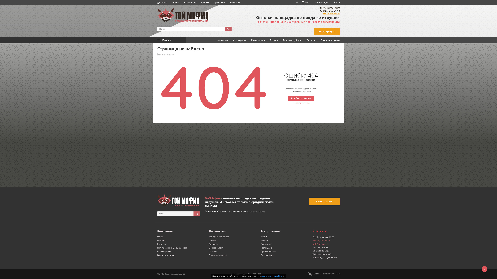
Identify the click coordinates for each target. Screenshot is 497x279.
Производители (268, 251)
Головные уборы (292, 40)
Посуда (274, 40)
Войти (337, 2)
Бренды (205, 2)
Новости (161, 240)
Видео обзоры (267, 255)
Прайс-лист (219, 2)
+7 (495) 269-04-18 (330, 10)
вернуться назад (302, 103)
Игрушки (223, 40)
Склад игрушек (164, 251)
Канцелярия (258, 40)
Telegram (254, 274)
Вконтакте (249, 274)
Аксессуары (239, 40)
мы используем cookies (271, 276)
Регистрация (321, 2)
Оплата (175, 2)
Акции (264, 236)
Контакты (235, 2)
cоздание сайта (329, 273)
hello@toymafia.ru (321, 244)
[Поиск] (228, 29)
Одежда (310, 40)
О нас (160, 236)
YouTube (260, 274)
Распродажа (190, 2)
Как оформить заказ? (219, 236)
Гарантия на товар (166, 255)
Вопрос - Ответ (216, 247)
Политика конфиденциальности (172, 247)
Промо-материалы (218, 255)
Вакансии (161, 244)
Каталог (264, 240)
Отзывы (213, 251)
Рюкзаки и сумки (330, 40)
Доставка (161, 2)
